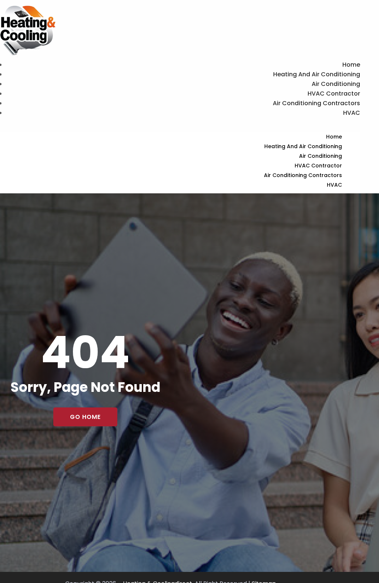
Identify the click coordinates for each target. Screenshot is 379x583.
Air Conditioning (336, 84)
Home (351, 64)
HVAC (351, 113)
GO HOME (85, 417)
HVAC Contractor (334, 93)
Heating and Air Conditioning (316, 74)
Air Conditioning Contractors (316, 103)
